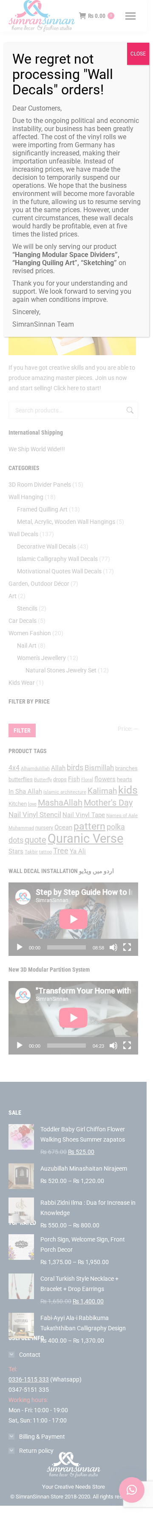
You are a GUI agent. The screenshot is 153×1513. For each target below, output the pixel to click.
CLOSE (138, 54)
